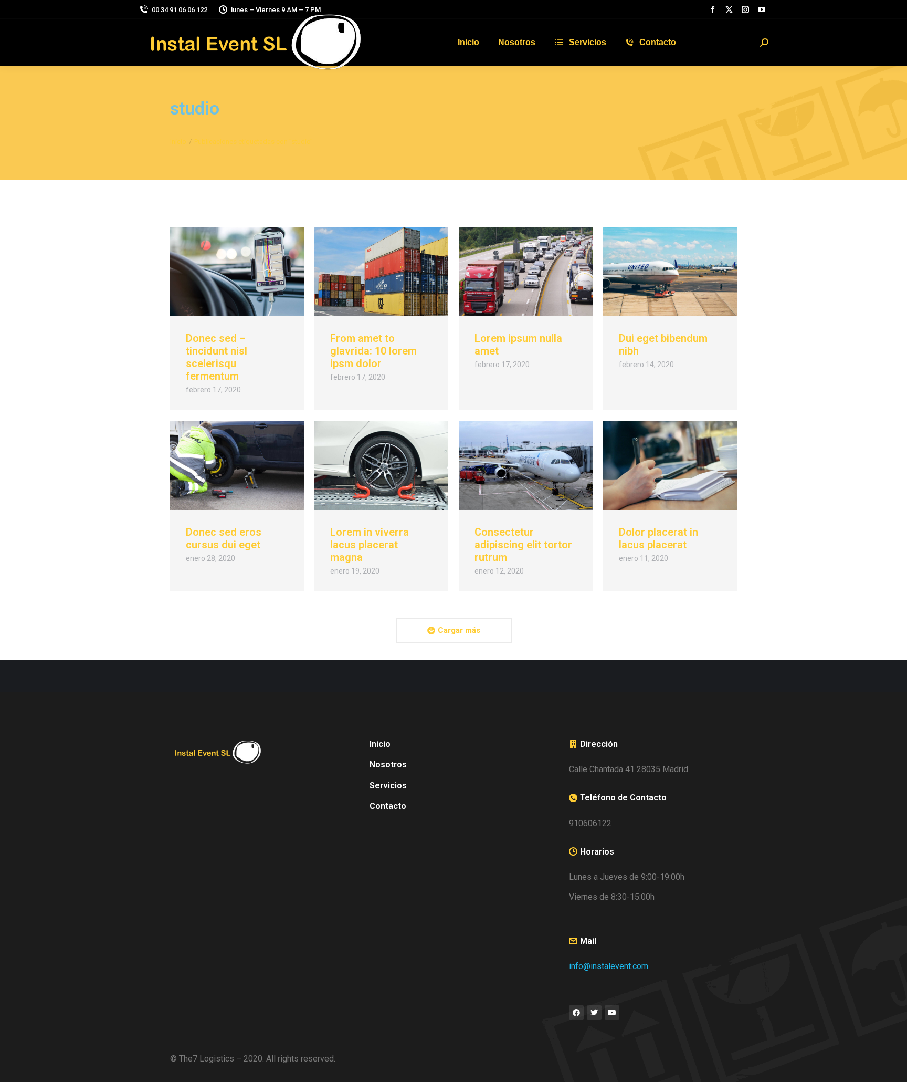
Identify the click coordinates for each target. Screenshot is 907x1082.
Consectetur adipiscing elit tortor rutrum (523, 545)
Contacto (388, 806)
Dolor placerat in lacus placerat (658, 538)
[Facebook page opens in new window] (713, 9)
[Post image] (237, 271)
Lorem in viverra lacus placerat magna (369, 545)
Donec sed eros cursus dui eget (223, 538)
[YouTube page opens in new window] (761, 9)
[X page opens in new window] (729, 9)
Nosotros (388, 764)
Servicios (388, 785)
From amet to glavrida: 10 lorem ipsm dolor (373, 351)
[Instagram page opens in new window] (745, 9)
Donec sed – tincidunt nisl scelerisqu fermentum (216, 357)
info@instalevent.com (608, 966)
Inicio (380, 744)
